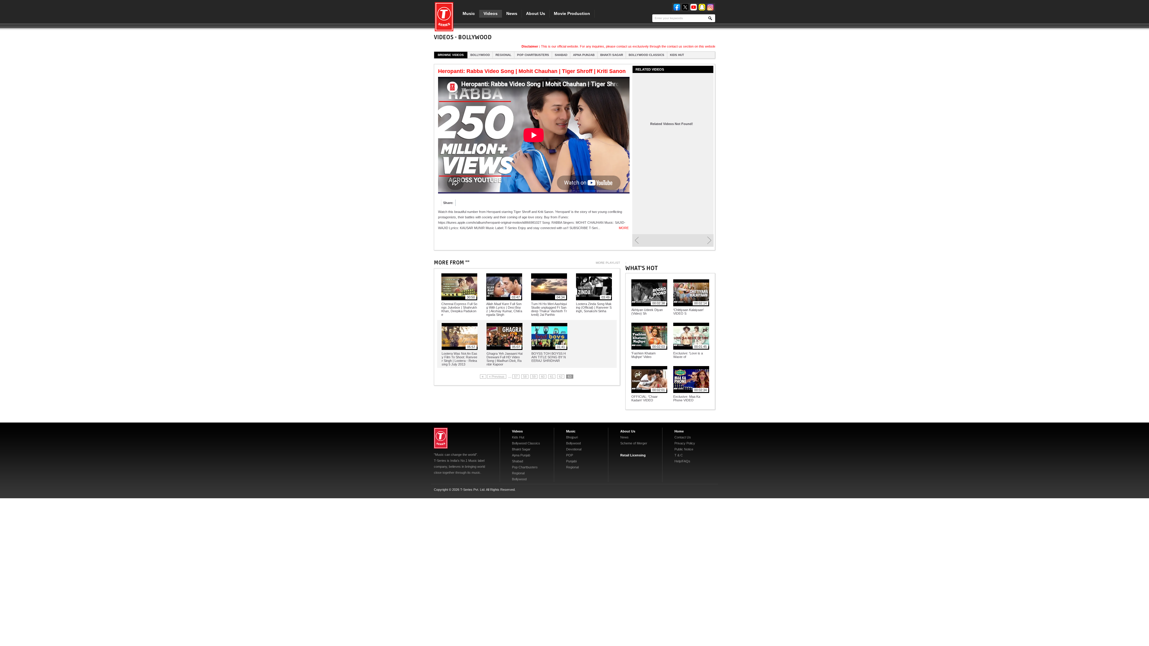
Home (679, 431)
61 (552, 376)
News (511, 13)
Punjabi (571, 461)
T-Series (441, 438)
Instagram (710, 7)
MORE (624, 228)
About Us (535, 13)
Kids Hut (677, 55)
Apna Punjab (584, 55)
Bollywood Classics (646, 55)
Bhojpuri (572, 437)
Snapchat (702, 7)
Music (469, 13)
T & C (678, 455)
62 (561, 376)
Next (709, 240)
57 (516, 376)
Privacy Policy (684, 443)
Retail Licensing (633, 455)
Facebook (677, 7)
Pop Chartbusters (533, 55)
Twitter (685, 7)
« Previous (496, 376)
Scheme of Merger (633, 443)
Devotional (573, 449)
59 (534, 376)
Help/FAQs (682, 461)
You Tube (693, 7)
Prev (637, 240)
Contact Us (682, 437)
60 (543, 376)
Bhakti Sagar (611, 55)
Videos (491, 13)
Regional (503, 55)
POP (569, 455)
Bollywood (480, 55)
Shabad (561, 55)
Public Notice (683, 449)
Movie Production (572, 13)
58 (525, 376)
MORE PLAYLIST (608, 262)
